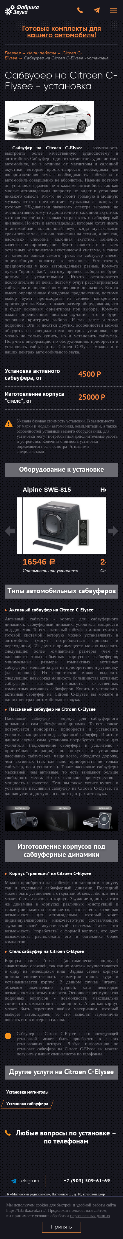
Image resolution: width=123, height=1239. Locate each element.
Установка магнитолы (27, 1092)
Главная (13, 52)
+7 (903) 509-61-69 (87, 1181)
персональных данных (90, 1216)
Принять (61, 1227)
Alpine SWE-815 (47, 489)
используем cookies (31, 1205)
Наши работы (41, 52)
